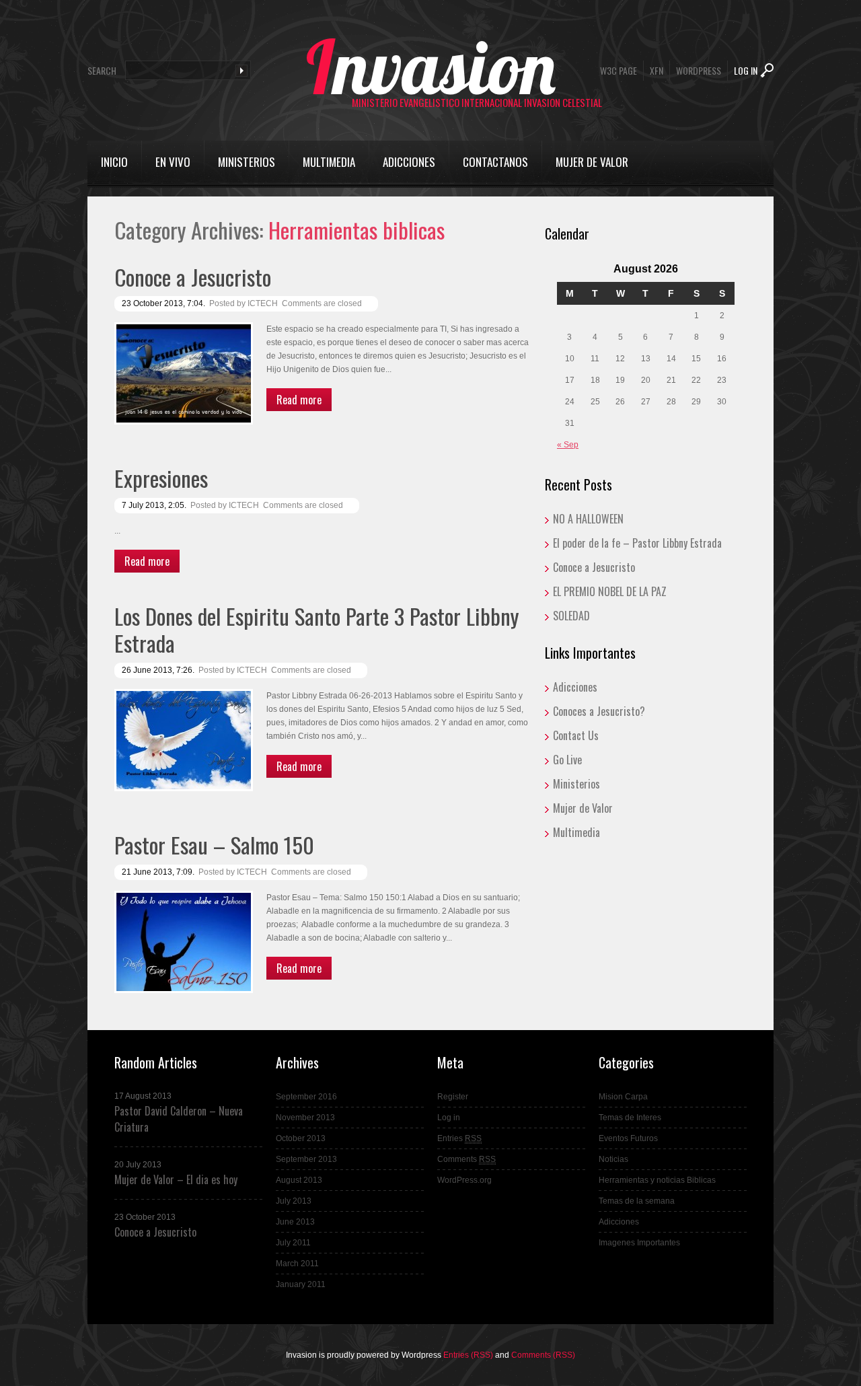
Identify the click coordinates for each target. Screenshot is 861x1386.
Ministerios (246, 161)
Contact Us (576, 735)
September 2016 (306, 1096)
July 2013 (293, 1201)
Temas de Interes (630, 1117)
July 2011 (293, 1242)
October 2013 (301, 1138)
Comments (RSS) (543, 1355)
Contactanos (495, 161)
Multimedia (329, 161)
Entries (459, 1138)
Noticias (613, 1159)
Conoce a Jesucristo (192, 276)
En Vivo (172, 161)
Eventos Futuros (628, 1138)
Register (452, 1096)
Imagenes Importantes (639, 1242)
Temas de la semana (637, 1201)
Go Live (567, 760)
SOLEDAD (571, 616)
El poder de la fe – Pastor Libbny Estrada (637, 543)
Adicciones (409, 161)
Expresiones (161, 478)
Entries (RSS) (468, 1355)
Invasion (431, 66)
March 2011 (297, 1263)
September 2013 (306, 1159)
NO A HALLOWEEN (588, 519)
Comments (466, 1159)
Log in (448, 1117)
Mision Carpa (623, 1096)
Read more (299, 400)
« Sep (567, 444)
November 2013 (305, 1117)
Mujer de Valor (592, 161)
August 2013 (299, 1180)
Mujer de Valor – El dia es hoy (175, 1179)
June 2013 (295, 1222)
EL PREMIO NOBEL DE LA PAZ (610, 591)
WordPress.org (464, 1180)
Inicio (114, 161)
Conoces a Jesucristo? (599, 711)
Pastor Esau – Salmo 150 (214, 844)
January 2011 (301, 1284)
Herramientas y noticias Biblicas (657, 1180)
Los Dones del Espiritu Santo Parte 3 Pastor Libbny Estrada (316, 629)
